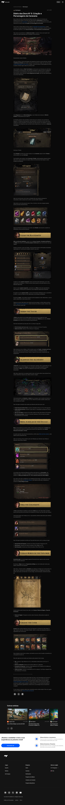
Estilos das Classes (28, 480)
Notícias (6, 770)
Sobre (27, 767)
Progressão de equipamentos (39, 26)
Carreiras (27, 770)
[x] (13, 792)
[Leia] (17, 717)
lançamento (24, 21)
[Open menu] (63, 2)
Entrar (58, 2)
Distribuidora (28, 773)
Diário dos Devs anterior (44, 434)
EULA (21, 800)
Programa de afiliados (30, 777)
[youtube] (20, 792)
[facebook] (5, 792)
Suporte (6, 767)
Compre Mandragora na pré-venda (20, 681)
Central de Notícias (17, 6)
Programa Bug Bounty (30, 783)
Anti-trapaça (7, 773)
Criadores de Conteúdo (30, 780)
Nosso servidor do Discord (28, 690)
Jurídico (16, 800)
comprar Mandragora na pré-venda (20, 64)
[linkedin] (16, 792)
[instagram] (9, 792)
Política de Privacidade (8, 800)
